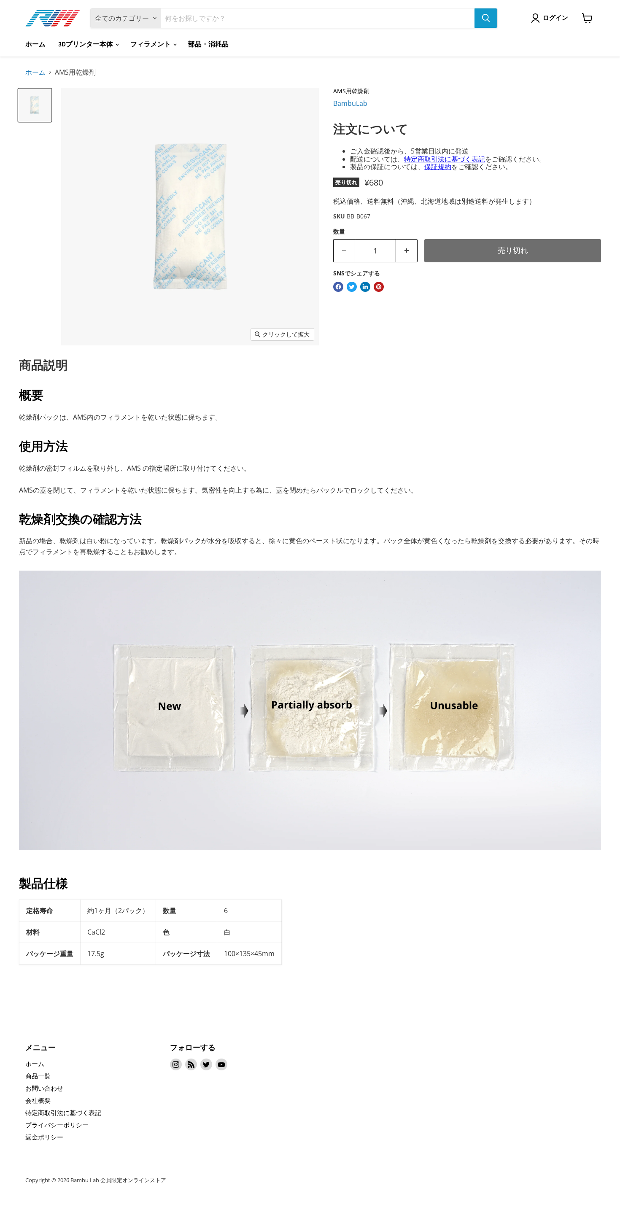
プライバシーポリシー (57, 1125)
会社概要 (38, 1100)
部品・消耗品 (208, 44)
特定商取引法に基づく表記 (444, 159)
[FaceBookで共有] (338, 287)
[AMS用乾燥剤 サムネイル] (34, 105)
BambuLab (350, 103)
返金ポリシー (44, 1137)
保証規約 (437, 166)
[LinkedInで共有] (365, 287)
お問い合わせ (44, 1088)
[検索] (485, 18)
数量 (339, 231)
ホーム (35, 44)
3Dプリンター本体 (86, 44)
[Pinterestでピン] (379, 287)
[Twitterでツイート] (352, 287)
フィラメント (151, 44)
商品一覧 (38, 1076)
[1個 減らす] (407, 250)
